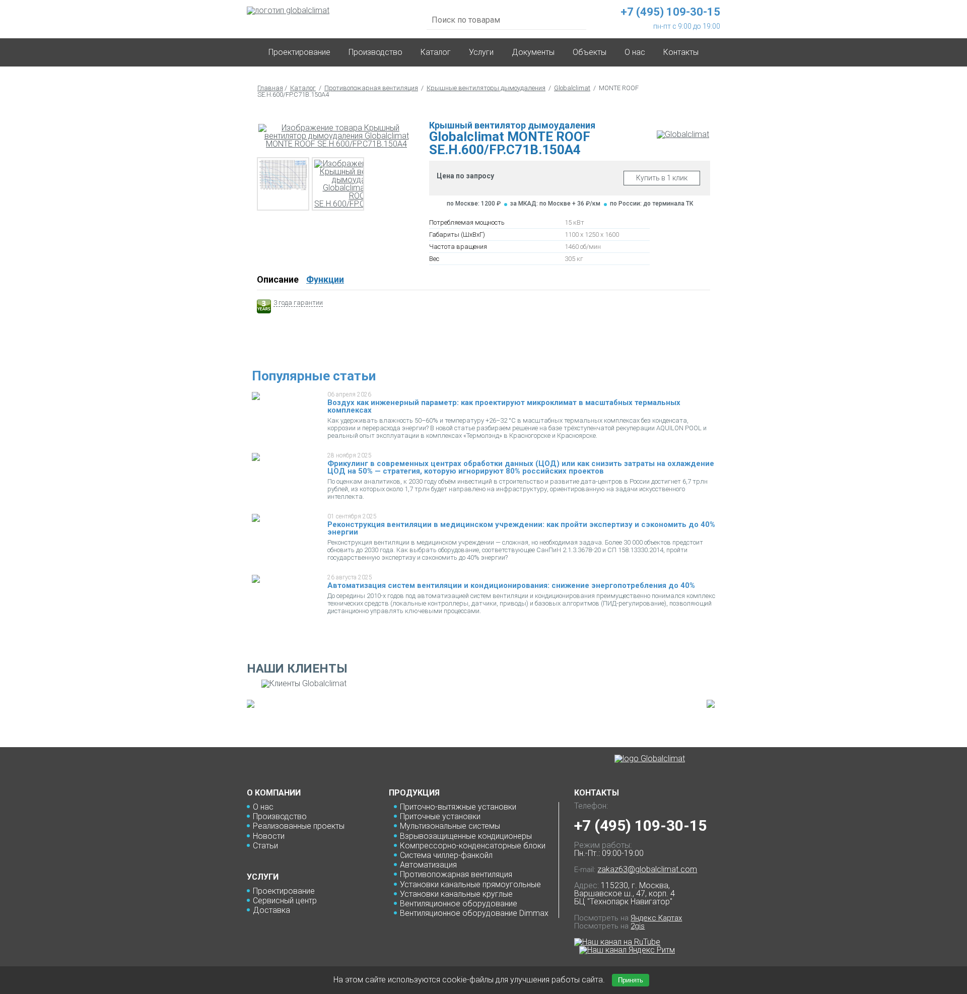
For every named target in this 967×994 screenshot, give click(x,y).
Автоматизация (428, 865)
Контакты (681, 52)
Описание (278, 279)
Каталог (436, 52)
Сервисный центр (285, 900)
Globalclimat (572, 88)
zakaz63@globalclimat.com (647, 869)
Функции (325, 279)
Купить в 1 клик (661, 178)
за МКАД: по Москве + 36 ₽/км (555, 203)
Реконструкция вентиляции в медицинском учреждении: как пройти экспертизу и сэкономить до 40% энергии (521, 528)
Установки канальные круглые (456, 894)
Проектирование (299, 52)
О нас (263, 807)
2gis (638, 926)
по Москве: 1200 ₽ (474, 203)
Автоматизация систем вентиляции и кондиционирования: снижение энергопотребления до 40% (511, 585)
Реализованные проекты (298, 826)
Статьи (265, 845)
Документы (533, 52)
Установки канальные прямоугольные (470, 884)
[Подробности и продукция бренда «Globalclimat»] (683, 134)
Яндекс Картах (656, 917)
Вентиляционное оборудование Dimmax (474, 913)
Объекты (589, 52)
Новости (269, 836)
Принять (630, 980)
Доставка (271, 910)
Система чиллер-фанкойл (446, 855)
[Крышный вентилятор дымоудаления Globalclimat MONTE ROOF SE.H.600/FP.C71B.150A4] (336, 136)
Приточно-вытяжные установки (458, 807)
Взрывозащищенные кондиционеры (466, 836)
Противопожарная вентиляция (371, 88)
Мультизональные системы (450, 826)
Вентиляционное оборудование (458, 903)
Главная (270, 88)
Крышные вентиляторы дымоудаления (486, 88)
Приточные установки (440, 816)
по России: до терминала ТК (651, 203)
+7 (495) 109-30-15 (640, 825)
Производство (375, 52)
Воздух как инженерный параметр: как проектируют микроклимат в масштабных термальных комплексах (503, 406)
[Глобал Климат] (649, 759)
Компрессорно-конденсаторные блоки (472, 845)
